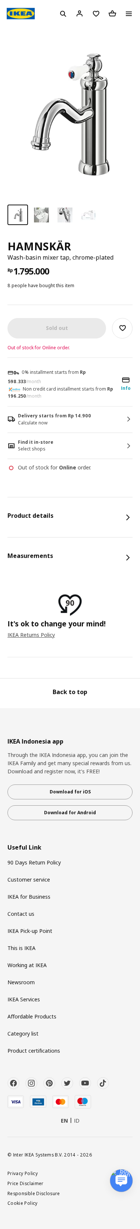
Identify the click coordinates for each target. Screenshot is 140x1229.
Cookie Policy (22, 1203)
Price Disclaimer (25, 1183)
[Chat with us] (121, 1180)
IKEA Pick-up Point (29, 930)
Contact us (20, 913)
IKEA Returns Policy (31, 634)
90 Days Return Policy (34, 862)
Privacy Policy (22, 1173)
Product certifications (33, 1050)
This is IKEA (21, 948)
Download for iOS (70, 792)
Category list (22, 1033)
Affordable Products (31, 1016)
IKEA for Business (28, 896)
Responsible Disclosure (33, 1193)
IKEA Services (23, 999)
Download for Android (70, 812)
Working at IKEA (27, 965)
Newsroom (21, 982)
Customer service (28, 879)
